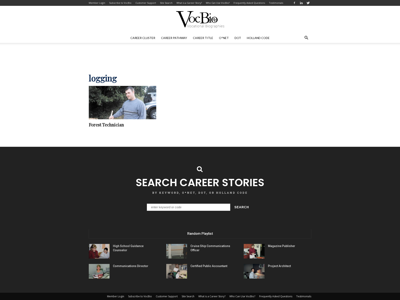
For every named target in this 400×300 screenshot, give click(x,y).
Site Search (166, 2)
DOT (238, 38)
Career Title (203, 38)
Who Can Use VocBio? (218, 2)
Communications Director (130, 266)
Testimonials (276, 2)
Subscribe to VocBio (120, 2)
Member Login (97, 2)
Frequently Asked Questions (249, 2)
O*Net (224, 38)
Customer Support (145, 2)
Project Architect (279, 266)
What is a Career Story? (189, 2)
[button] (306, 38)
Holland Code (258, 38)
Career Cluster (142, 38)
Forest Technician (106, 124)
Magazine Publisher (281, 246)
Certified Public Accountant (208, 266)
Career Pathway (174, 38)
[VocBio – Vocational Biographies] (200, 19)
